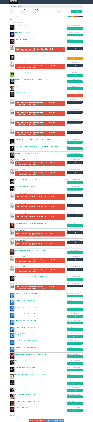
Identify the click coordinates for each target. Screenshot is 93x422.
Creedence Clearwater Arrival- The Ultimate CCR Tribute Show (32, 277)
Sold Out (75, 95)
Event (36, 9)
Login (81, 1)
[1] (11, 19)
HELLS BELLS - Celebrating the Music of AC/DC (28, 401)
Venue (60, 9)
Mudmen (17, 86)
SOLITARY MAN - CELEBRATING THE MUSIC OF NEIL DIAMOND (33, 139)
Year (12, 9)
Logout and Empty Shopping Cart (37, 420)
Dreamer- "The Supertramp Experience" (25, 56)
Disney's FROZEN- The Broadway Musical (26, 293)
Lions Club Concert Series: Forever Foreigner (27, 387)
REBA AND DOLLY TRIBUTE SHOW (25, 394)
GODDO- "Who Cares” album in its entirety (26, 153)
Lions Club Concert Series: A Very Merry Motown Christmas (31, 354)
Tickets (21, 1)
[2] (13, 19)
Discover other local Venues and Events (54, 420)
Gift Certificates (29, 1)
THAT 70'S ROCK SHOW (22, 32)
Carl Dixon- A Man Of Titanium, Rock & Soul (26, 180)
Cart (76, 1)
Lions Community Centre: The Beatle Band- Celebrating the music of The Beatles (37, 146)
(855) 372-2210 (39, 50)
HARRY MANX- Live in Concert (23, 93)
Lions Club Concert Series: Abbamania (25, 367)
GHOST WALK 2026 (20, 46)
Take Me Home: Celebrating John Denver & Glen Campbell (30, 374)
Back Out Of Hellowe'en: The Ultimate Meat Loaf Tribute (30, 223)
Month (25, 9)
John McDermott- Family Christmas (24, 361)
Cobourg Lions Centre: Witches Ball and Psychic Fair (29, 72)
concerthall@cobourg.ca (49, 50)
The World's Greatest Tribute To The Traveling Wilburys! (30, 250)
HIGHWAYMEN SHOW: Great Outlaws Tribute (27, 408)
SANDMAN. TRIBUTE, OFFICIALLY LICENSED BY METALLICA (32, 381)
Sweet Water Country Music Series (24, 39)
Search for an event (17, 6)
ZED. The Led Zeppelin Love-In (23, 26)
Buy (75, 28)
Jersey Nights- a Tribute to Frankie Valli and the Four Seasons (31, 79)
